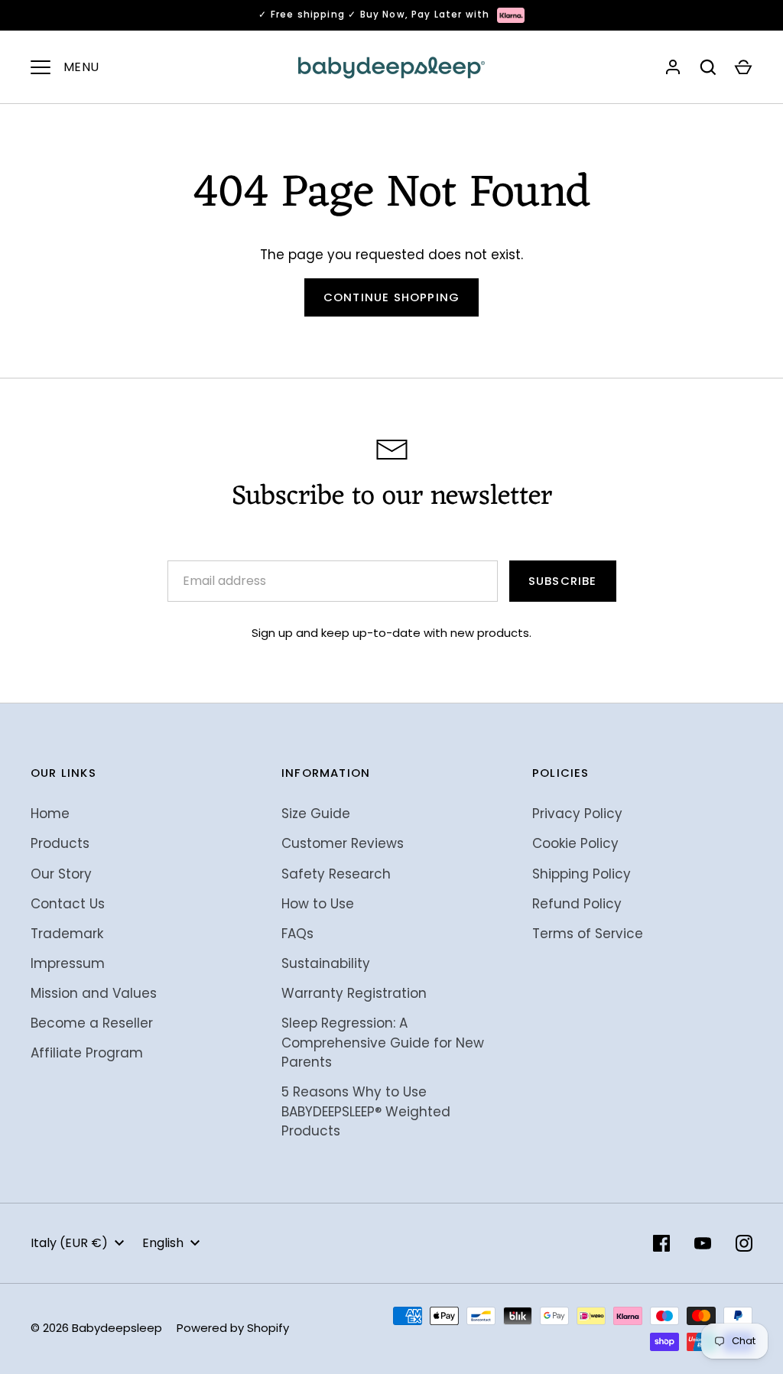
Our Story (61, 874)
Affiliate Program (87, 1053)
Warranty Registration (354, 993)
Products (60, 843)
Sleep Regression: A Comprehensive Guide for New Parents (382, 1042)
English (163, 1243)
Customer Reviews (342, 843)
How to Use (317, 904)
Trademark (67, 933)
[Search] (708, 67)
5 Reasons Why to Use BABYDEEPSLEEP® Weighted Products (365, 1111)
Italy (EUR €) (69, 1243)
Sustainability (325, 963)
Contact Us (68, 904)
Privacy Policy (577, 813)
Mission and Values (94, 993)
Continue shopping (391, 297)
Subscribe (562, 581)
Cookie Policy (575, 843)
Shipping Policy (581, 874)
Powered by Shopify (233, 1328)
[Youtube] (703, 1243)
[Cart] (743, 67)
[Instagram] (744, 1243)
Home (50, 813)
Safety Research (336, 874)
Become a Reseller (92, 1023)
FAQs (297, 933)
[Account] (673, 67)
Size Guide (315, 813)
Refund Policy (577, 904)
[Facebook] (661, 1243)
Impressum (68, 963)
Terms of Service (587, 933)
